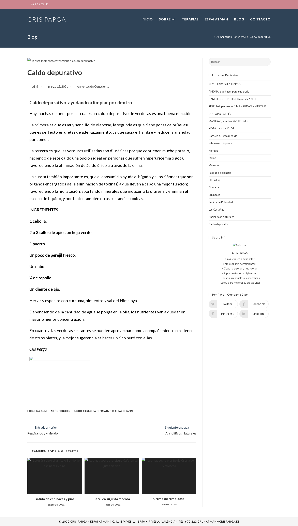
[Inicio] (211, 36)
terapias (128, 411)
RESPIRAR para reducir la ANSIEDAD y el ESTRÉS (237, 106)
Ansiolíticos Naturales (221, 216)
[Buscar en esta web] (240, 61)
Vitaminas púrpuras (220, 143)
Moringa (214, 150)
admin (35, 86)
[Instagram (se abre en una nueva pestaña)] (256, 4)
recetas (117, 411)
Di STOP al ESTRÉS (220, 113)
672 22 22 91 (40, 4)
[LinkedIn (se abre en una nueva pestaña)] (263, 4)
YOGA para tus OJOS (221, 128)
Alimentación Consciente (93, 86)
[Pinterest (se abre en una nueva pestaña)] (250, 4)
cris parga (89, 411)
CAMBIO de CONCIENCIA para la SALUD (233, 99)
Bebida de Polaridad (221, 202)
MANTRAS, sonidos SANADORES (228, 121)
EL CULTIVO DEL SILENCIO (225, 84)
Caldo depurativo (219, 224)
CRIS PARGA (46, 19)
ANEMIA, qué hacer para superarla (229, 91)
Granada (214, 187)
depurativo (104, 411)
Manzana (214, 165)
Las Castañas (216, 209)
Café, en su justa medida (111, 499)
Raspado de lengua (220, 172)
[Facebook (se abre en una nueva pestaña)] (243, 4)
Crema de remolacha (168, 498)
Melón (212, 158)
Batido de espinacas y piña (55, 499)
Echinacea (214, 194)
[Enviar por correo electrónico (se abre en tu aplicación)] (268, 4)
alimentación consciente (57, 411)
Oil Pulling (214, 180)
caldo (78, 411)
